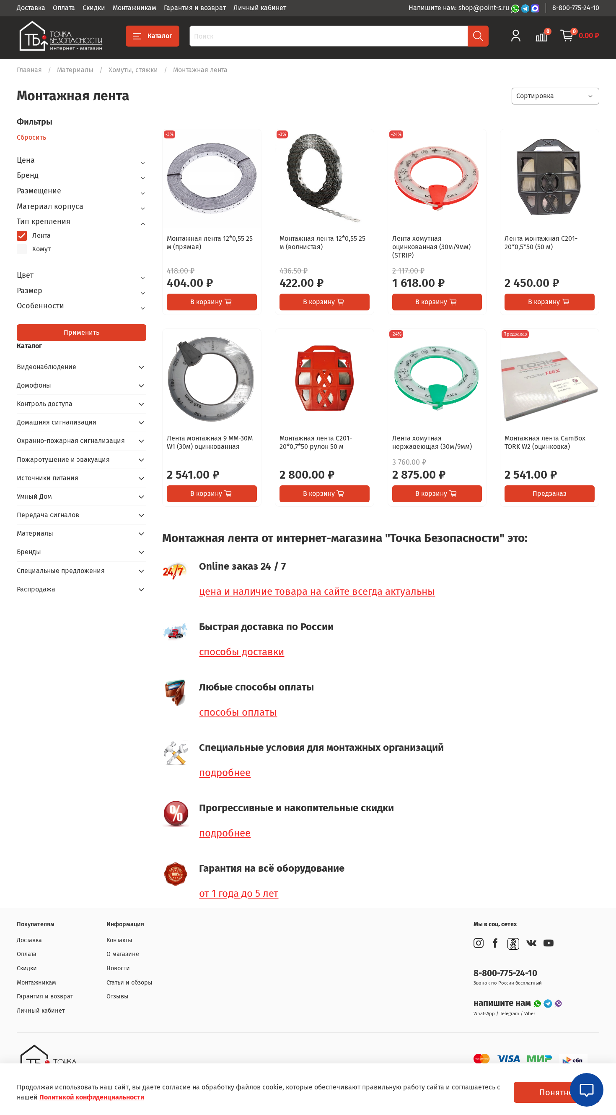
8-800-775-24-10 (575, 8)
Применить (81, 332)
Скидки (94, 8)
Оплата (64, 8)
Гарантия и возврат (195, 8)
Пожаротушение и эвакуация (63, 460)
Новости (118, 968)
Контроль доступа (44, 404)
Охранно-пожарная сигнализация (71, 441)
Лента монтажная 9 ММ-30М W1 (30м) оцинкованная (210, 442)
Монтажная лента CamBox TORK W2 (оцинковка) (545, 442)
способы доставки (241, 652)
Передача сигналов (48, 515)
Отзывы (117, 996)
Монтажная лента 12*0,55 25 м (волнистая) (322, 242)
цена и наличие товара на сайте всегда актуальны (317, 591)
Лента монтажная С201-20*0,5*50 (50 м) (541, 242)
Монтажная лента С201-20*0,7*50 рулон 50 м (316, 442)
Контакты (119, 940)
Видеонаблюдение (46, 367)
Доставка (31, 8)
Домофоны (34, 385)
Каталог (160, 36)
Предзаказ (550, 494)
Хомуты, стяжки (133, 70)
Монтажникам (134, 8)
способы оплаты (238, 712)
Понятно (556, 1092)
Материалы (75, 70)
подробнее (225, 773)
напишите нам (503, 1003)
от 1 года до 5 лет (238, 893)
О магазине (122, 954)
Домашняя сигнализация (56, 422)
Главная (29, 70)
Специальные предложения (61, 571)
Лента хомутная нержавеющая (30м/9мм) (432, 442)
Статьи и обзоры (129, 982)
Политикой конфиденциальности (91, 1097)
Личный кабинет (259, 8)
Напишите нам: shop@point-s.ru (460, 8)
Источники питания (47, 478)
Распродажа (36, 589)
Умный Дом (34, 496)
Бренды (29, 552)
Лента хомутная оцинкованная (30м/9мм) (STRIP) (431, 246)
